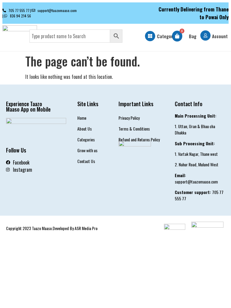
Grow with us (87, 150)
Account (220, 36)
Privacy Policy (129, 118)
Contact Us (86, 161)
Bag (192, 36)
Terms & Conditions (134, 128)
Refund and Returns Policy (139, 139)
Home (81, 118)
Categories (168, 36)
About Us (84, 128)
